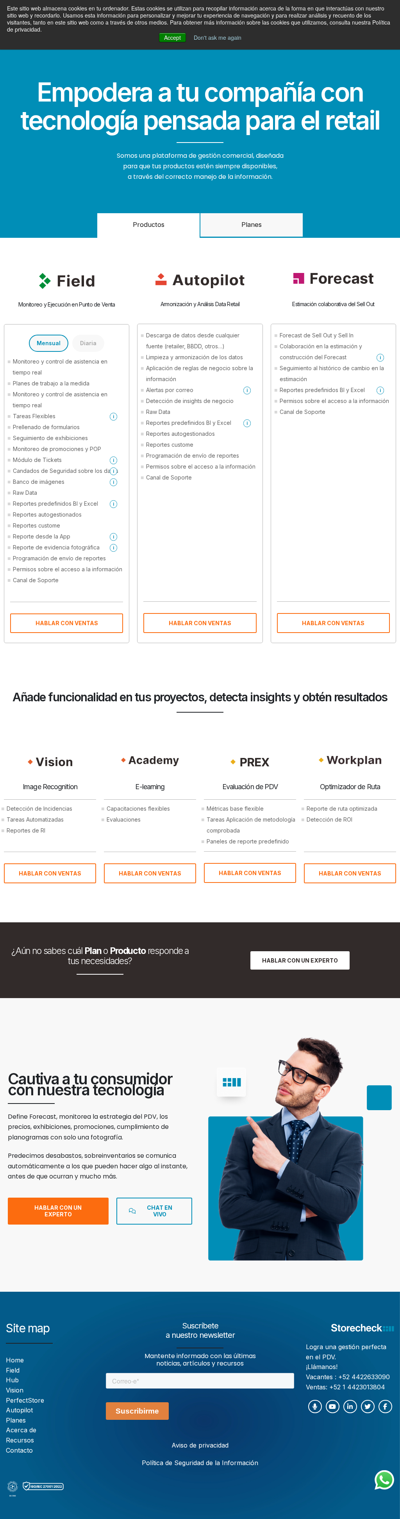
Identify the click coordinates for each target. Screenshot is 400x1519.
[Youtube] (332, 1406)
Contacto (19, 1450)
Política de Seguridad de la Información (200, 1463)
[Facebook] (385, 1406)
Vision (14, 1390)
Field (13, 1370)
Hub (12, 1380)
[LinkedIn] (350, 1406)
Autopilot (19, 1410)
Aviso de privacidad (200, 1445)
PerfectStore (25, 1400)
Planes (251, 224)
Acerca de (21, 1430)
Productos (148, 224)
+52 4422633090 (364, 1377)
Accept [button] (172, 37)
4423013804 (366, 1387)
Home (15, 1360)
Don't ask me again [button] (217, 37)
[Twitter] (368, 1406)
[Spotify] (315, 1406)
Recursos (20, 1440)
